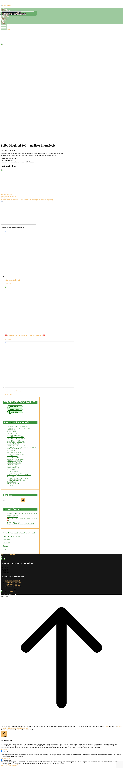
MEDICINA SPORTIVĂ (14, 464)
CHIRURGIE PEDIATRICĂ (16, 438)
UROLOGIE (11, 485)
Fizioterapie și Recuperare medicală (12, 14)
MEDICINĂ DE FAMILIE (15, 459)
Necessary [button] (4, 749)
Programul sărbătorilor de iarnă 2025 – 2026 (20, 524)
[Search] (23, 500)
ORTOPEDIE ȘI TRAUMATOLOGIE (19, 475)
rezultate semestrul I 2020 (12, 581)
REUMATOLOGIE (13, 483)
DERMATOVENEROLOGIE (16, 445)
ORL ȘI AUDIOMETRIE (15, 473)
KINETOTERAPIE (13, 457)
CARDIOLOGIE (12, 433)
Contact (5, 546)
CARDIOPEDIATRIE (14, 435)
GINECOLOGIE (12, 456)
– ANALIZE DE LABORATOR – (17, 426)
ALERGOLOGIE (12, 431)
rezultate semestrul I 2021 (12, 584)
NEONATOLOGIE (13, 468)
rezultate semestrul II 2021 (13, 586)
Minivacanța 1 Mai (12, 517)
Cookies (106, 726)
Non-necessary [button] (5, 758)
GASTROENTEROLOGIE (15, 454)
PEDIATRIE (11, 476)
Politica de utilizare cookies (11, 536)
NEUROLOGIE (12, 469)
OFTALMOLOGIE (13, 471)
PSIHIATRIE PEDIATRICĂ (16, 480)
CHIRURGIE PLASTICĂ (15, 440)
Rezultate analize (8, 539)
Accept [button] (14, 728)
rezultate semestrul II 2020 (13, 582)
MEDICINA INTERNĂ (14, 461)
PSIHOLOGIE (11, 481)
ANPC (5, 549)
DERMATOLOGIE (13, 443)
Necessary (6, 751)
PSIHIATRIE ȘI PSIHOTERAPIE (17, 478)
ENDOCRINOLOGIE (14, 452)
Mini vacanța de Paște (13, 522)
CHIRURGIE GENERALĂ (15, 437)
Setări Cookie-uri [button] (22, 728)
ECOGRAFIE (11, 450)
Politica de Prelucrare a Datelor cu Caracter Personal (19, 533)
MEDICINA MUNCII (13, 462)
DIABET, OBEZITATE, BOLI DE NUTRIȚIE (21, 447)
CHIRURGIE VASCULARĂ (16, 442)
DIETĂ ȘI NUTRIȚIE (14, 449)
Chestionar (6, 542)
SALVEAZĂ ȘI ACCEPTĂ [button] (9, 765)
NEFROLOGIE (12, 466)
